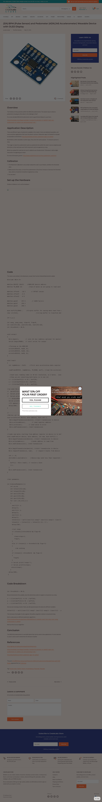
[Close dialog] (80, 388)
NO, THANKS (35, 406)
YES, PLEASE (35, 400)
